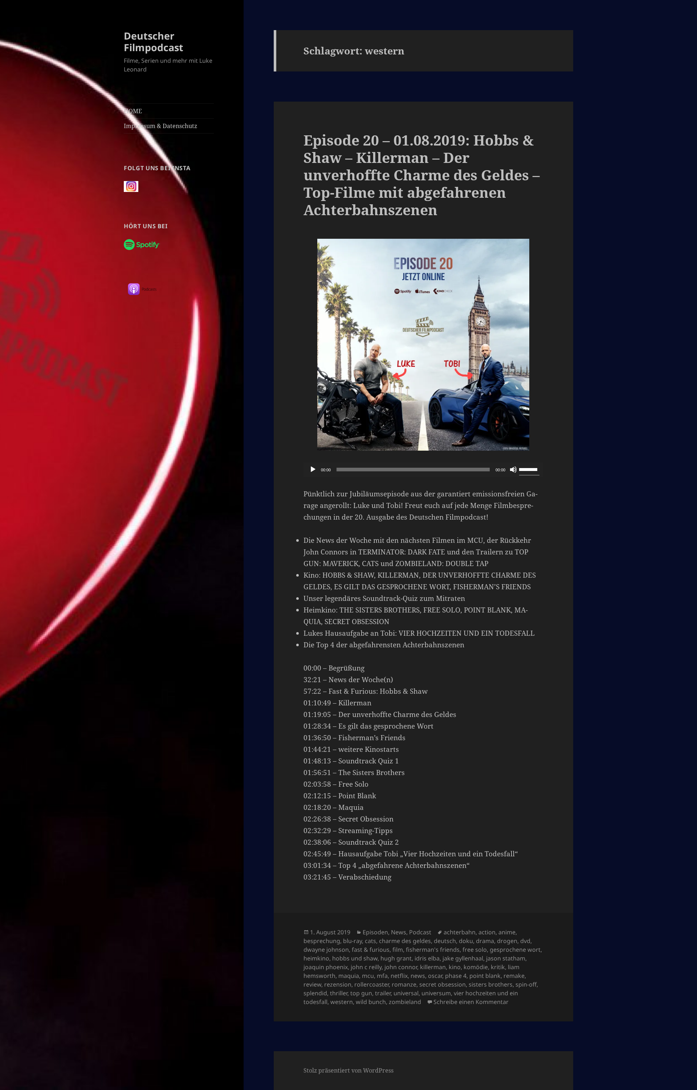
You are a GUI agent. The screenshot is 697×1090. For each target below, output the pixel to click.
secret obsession (442, 984)
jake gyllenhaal (463, 958)
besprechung (321, 941)
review (312, 984)
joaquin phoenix (325, 967)
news (418, 976)
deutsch (445, 941)
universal (406, 993)
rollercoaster (371, 984)
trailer (383, 993)
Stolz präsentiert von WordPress (348, 1070)
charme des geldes (405, 941)
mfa (382, 976)
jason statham (505, 958)
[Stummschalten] (513, 469)
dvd (525, 941)
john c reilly (366, 967)
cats (370, 941)
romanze (404, 984)
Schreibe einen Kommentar (471, 1002)
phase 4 (455, 976)
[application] (423, 469)
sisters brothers (491, 984)
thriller (338, 993)
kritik (498, 967)
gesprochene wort (515, 950)
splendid (315, 993)
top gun (361, 993)
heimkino (316, 958)
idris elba (427, 958)
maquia (348, 976)
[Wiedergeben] (313, 469)
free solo (474, 950)
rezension (337, 984)
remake (514, 976)
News (398, 932)
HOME (133, 111)
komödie (476, 967)
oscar (435, 976)
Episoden (375, 932)
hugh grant (396, 958)
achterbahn (460, 932)
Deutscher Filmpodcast (153, 41)
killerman (433, 967)
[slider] (529, 468)
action (487, 932)
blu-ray (352, 941)
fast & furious (371, 950)
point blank (485, 976)
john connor (400, 967)
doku (466, 941)
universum (436, 993)
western (341, 1002)
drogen (507, 941)
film (397, 950)
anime (506, 932)
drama (485, 941)
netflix (399, 976)
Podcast (420, 932)
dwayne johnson (326, 950)
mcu (368, 976)
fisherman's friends (433, 950)
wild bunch (371, 1002)
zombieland (405, 1002)
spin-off (526, 984)
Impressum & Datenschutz (160, 126)
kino (455, 967)
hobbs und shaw (355, 958)
